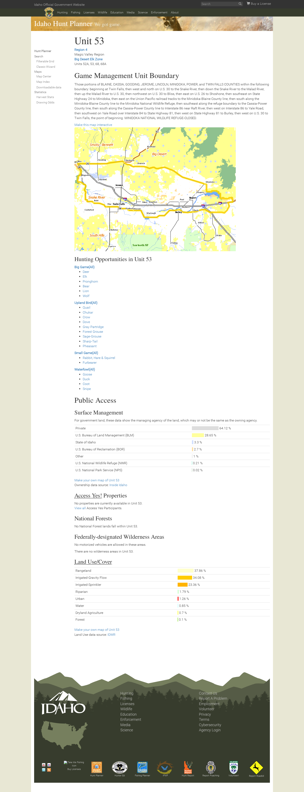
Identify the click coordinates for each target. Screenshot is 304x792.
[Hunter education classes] (120, 767)
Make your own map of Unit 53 (96, 480)
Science (143, 12)
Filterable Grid (45, 61)
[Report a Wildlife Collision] (256, 767)
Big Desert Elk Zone (88, 59)
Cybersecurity (210, 725)
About (175, 12)
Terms (204, 719)
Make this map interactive (93, 125)
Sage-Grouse (92, 336)
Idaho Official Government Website (59, 5)
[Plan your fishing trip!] (142, 767)
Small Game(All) (86, 353)
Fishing (75, 12)
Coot (86, 384)
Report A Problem (213, 698)
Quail (86, 307)
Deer (86, 272)
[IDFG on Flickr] (48, 764)
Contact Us (208, 693)
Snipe (87, 389)
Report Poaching (210, 775)
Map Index (43, 81)
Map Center (43, 76)
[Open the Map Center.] (172, 189)
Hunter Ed (120, 775)
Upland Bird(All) (85, 303)
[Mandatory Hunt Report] (188, 767)
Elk (85, 276)
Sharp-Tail (90, 341)
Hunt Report (188, 775)
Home (49, 13)
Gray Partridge (93, 327)
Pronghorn (90, 281)
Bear (86, 286)
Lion (86, 291)
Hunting (62, 12)
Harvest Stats (45, 97)
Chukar (88, 312)
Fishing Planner (142, 775)
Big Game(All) (84, 267)
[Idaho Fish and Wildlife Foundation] (165, 767)
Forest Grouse (93, 332)
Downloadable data (48, 87)
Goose (87, 374)
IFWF (165, 775)
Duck (86, 379)
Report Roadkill (256, 776)
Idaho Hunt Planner (63, 23)
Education (116, 12)
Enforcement (159, 12)
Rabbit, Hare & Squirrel (99, 358)
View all (80, 508)
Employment (209, 704)
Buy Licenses (74, 769)
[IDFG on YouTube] (42, 764)
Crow (86, 317)
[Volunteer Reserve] (234, 767)
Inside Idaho (118, 485)
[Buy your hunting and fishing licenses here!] (74, 764)
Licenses (89, 12)
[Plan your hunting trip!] (97, 767)
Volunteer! (234, 775)
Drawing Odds (45, 102)
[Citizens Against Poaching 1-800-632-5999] (211, 767)
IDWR (111, 635)
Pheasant (90, 346)
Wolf (86, 296)
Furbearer (90, 363)
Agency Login (210, 730)
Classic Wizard (45, 66)
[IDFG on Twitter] (42, 769)
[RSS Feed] (48, 769)
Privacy (205, 714)
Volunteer (206, 709)
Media (131, 12)
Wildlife (102, 12)
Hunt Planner (96, 775)
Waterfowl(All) (84, 369)
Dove (86, 322)
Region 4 (80, 50)
